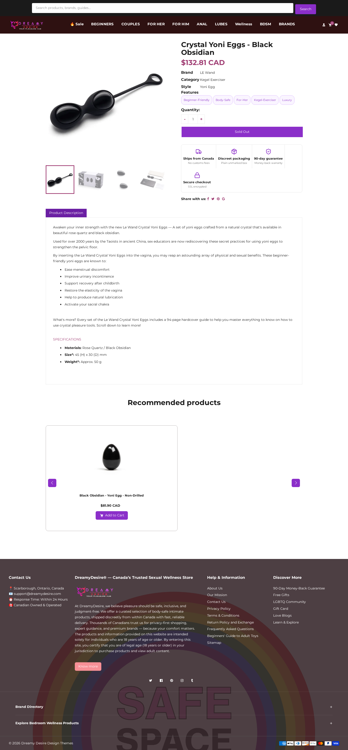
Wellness (243, 24)
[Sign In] (324, 24)
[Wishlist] (336, 24)
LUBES (221, 24)
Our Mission (217, 595)
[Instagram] (182, 681)
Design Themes (60, 743)
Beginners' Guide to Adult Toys (232, 636)
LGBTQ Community (289, 602)
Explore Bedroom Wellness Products (47, 723)
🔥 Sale (77, 24)
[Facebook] (162, 681)
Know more (88, 666)
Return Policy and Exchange (230, 622)
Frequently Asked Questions (230, 629)
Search (305, 9)
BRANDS (287, 24)
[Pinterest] (172, 681)
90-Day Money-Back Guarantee (299, 588)
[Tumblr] (192, 681)
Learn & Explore (286, 622)
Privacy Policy (219, 608)
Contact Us (216, 602)
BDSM (265, 24)
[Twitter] (151, 681)
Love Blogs (282, 615)
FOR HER (156, 24)
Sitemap (214, 643)
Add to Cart (114, 515)
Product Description (66, 213)
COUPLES (130, 24)
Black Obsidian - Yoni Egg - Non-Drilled (112, 495)
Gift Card (280, 608)
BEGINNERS (102, 24)
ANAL (202, 24)
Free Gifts (281, 595)
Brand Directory (29, 707)
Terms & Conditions (223, 615)
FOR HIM (180, 24)
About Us (215, 588)
